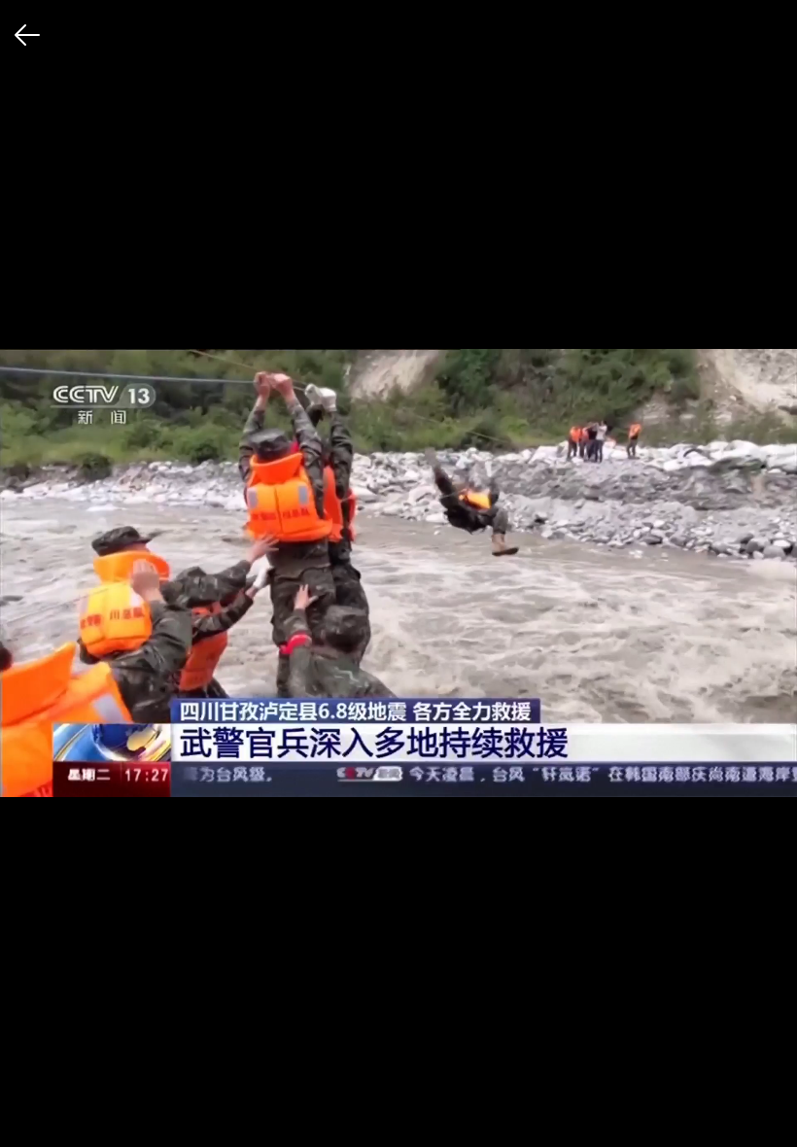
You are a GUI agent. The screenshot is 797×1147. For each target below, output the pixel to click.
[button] (31, 1115)
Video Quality (562, 1001)
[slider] (398, 1085)
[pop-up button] (734, 1115)
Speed (542, 1041)
